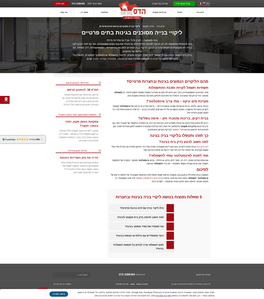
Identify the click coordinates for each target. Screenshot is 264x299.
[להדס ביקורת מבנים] (132, 10)
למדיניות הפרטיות (163, 295)
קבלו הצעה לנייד (183, 3)
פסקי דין (84, 12)
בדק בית (200, 12)
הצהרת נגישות (142, 284)
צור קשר (64, 12)
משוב (132, 284)
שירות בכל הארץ (160, 3)
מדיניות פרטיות (122, 284)
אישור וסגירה (59, 294)
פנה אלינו (60, 3)
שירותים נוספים (159, 12)
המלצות (104, 12)
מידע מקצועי (148, 26)
